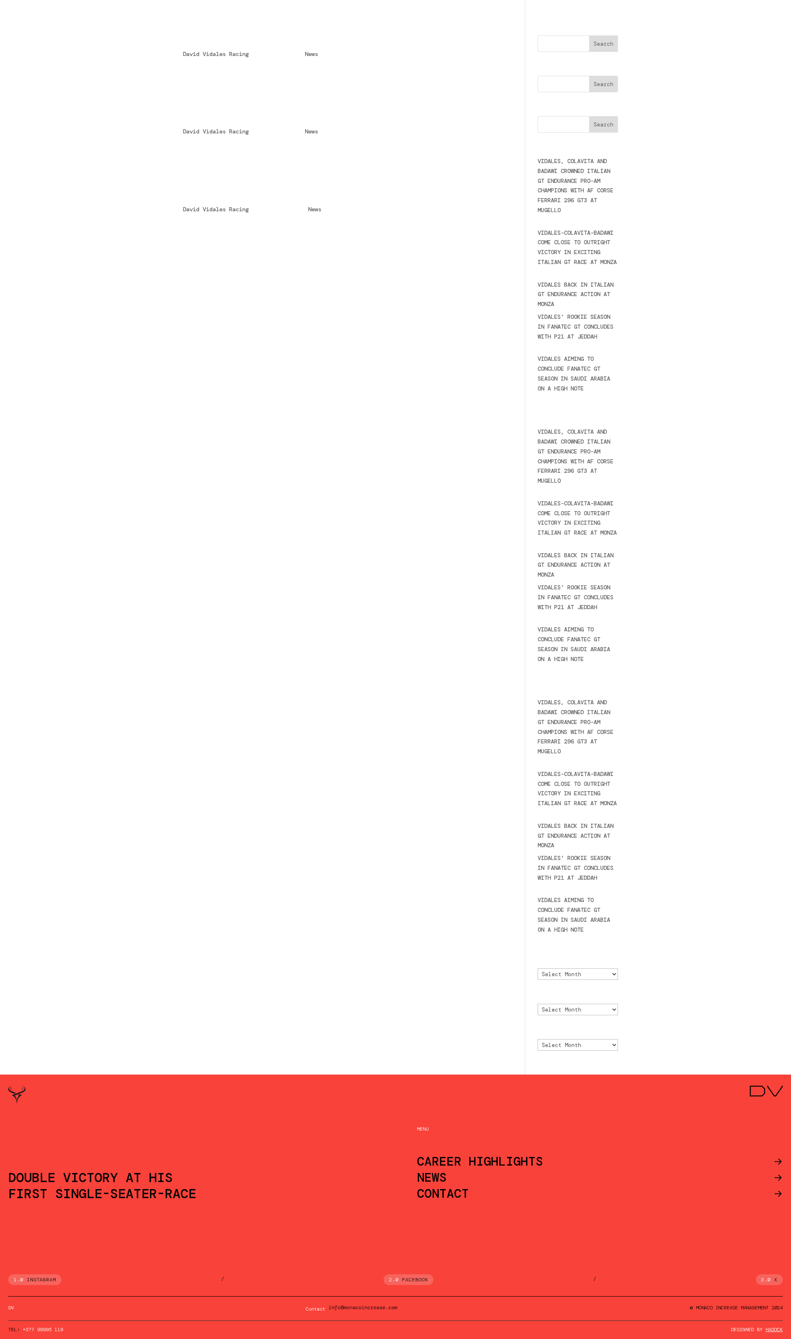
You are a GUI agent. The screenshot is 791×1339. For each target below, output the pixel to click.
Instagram (41, 1279)
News (311, 54)
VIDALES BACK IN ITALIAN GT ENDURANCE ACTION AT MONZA (575, 294)
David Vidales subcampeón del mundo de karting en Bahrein (326, 195)
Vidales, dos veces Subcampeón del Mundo (283, 117)
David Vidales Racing (216, 54)
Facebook (415, 1279)
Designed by (757, 1329)
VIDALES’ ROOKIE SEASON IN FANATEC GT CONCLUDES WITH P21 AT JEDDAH (575, 326)
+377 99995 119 (43, 1329)
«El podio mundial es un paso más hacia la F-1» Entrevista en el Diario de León (332, 34)
